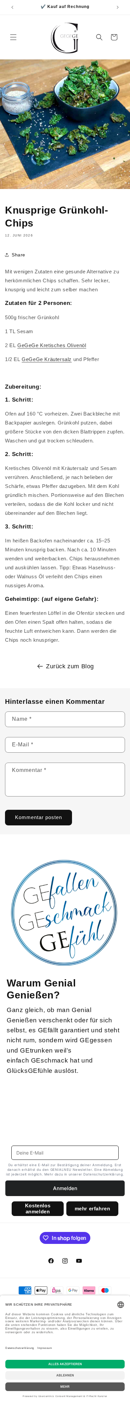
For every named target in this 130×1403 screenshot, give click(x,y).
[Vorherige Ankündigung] (12, 7)
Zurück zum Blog (70, 666)
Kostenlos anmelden (37, 1208)
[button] (13, 37)
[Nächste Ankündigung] (117, 7)
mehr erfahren (92, 1208)
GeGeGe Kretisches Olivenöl (51, 345)
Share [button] (18, 254)
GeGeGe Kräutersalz (47, 359)
